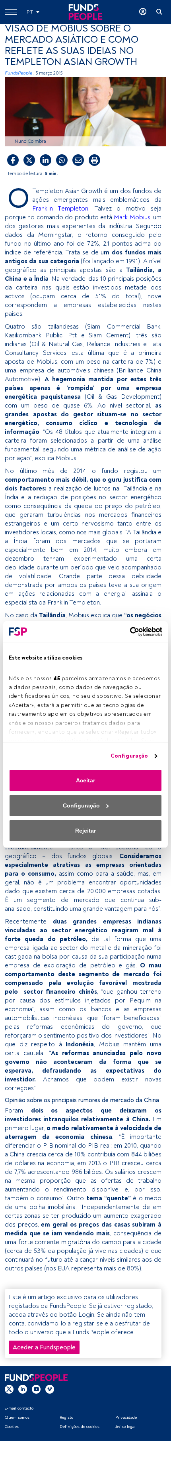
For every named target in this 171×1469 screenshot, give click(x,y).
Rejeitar (85, 830)
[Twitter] (9, 1389)
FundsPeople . (20, 73)
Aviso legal (125, 1426)
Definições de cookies (79, 1426)
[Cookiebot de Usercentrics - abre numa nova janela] (127, 631)
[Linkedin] (22, 1389)
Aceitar (85, 780)
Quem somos (16, 1417)
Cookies (11, 1426)
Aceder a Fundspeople (44, 1347)
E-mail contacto (18, 1408)
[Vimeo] (49, 1389)
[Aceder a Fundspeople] (142, 12)
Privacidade (126, 1417)
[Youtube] (36, 1389)
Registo (66, 1417)
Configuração (129, 755)
